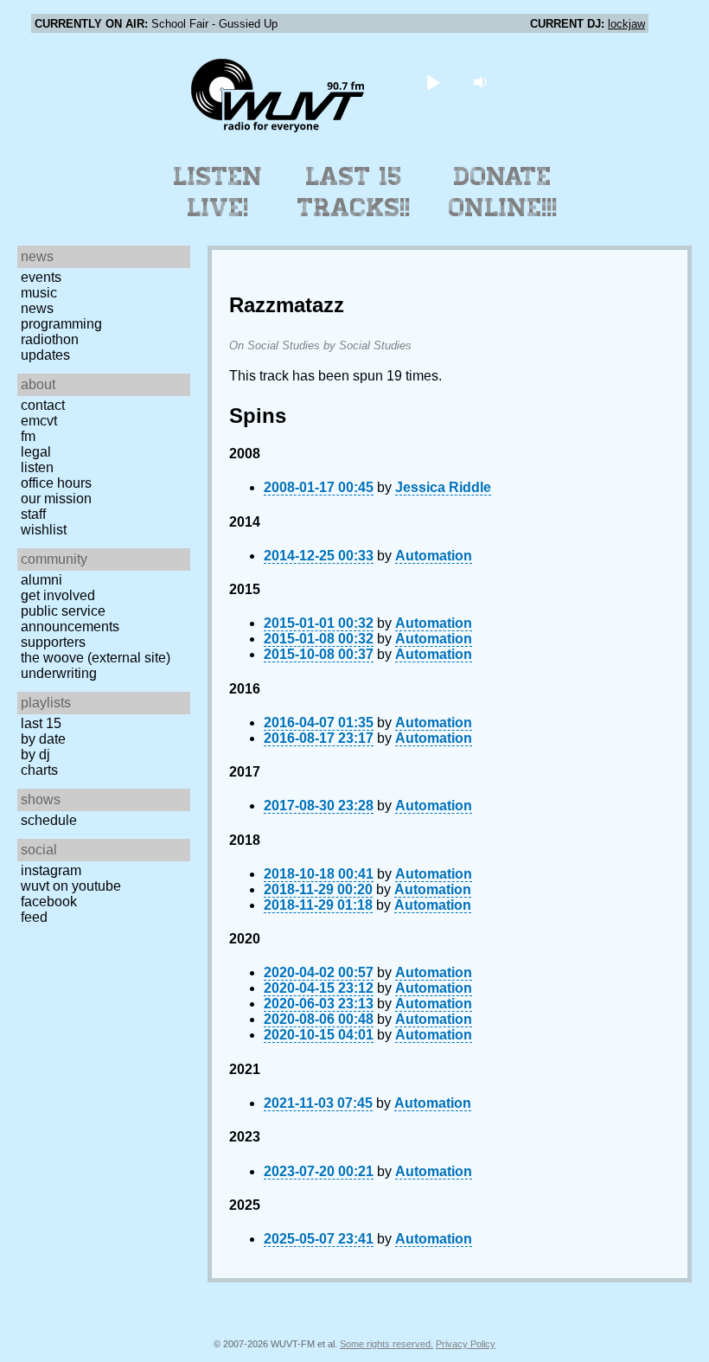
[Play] (433, 81)
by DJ (35, 754)
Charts (39, 770)
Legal (36, 451)
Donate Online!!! (503, 192)
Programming (61, 324)
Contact (43, 405)
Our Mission (56, 498)
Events (41, 277)
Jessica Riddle (443, 487)
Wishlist (44, 529)
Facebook (49, 901)
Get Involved (58, 595)
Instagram (51, 870)
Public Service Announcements (70, 619)
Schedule (49, 820)
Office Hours (56, 483)
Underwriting (59, 673)
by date (43, 739)
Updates (45, 355)
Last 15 (41, 723)
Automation (433, 555)
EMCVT (39, 420)
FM (28, 436)
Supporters (53, 642)
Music (39, 292)
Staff (33, 514)
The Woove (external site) (95, 657)
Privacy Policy (465, 1344)
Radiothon (50, 339)
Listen (37, 467)
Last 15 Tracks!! (354, 192)
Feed (34, 917)
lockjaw (626, 23)
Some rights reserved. (386, 1344)
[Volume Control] (482, 81)
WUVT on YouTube (71, 886)
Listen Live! (218, 192)
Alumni (41, 579)
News (37, 308)
